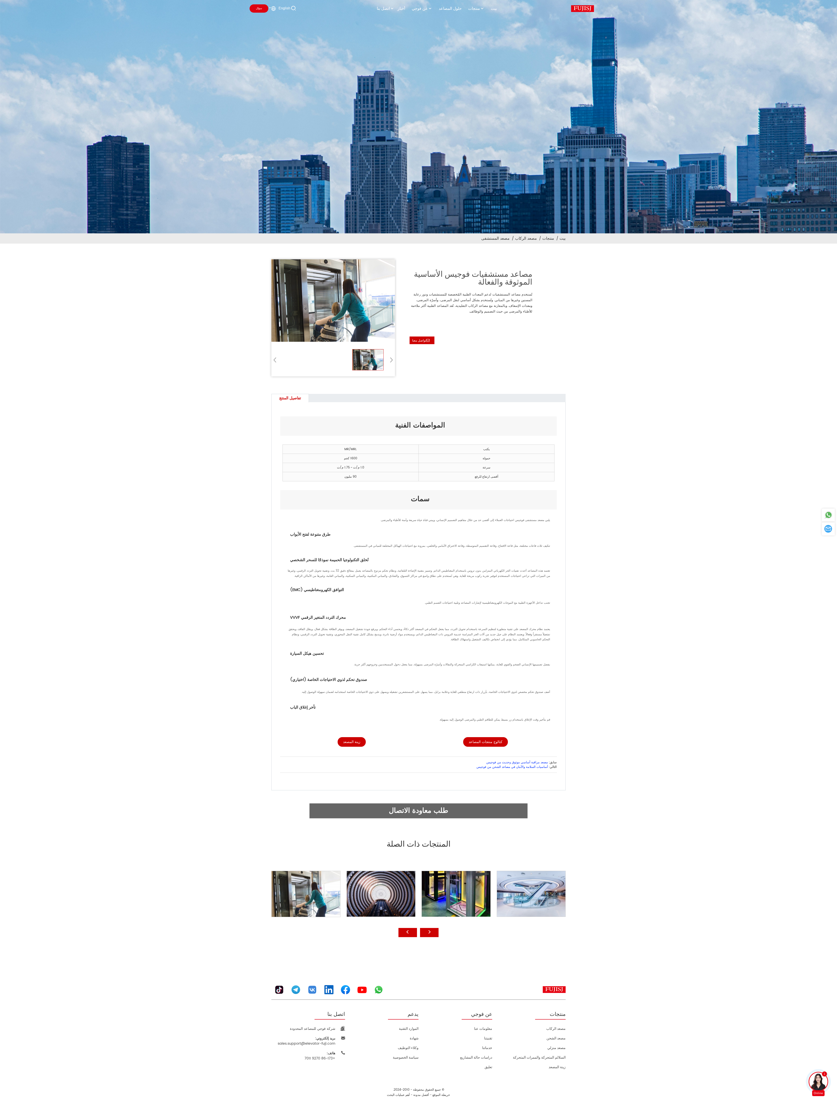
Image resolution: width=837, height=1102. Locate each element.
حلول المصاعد (450, 8)
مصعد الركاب (526, 238)
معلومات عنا (483, 1028)
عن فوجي (420, 8)
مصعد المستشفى (495, 238)
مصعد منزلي (556, 1048)
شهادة (414, 1038)
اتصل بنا (383, 8)
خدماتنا (487, 1048)
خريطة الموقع (441, 1094)
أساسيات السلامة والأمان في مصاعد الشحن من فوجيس (512, 766)
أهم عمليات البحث (398, 1094)
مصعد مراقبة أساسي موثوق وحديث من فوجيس (517, 762)
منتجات (474, 8)
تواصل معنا (419, 340)
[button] (390, 359)
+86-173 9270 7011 (320, 1056)
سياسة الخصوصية (405, 1057)
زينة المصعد (557, 1067)
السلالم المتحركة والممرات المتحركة (539, 1057)
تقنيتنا (488, 1038)
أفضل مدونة (421, 1094)
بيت (494, 8)
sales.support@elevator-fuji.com (306, 1041)
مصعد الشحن (556, 1038)
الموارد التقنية (408, 1028)
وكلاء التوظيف (408, 1048)
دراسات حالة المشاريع (476, 1057)
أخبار (401, 8)
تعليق (488, 1067)
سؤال (259, 8)
